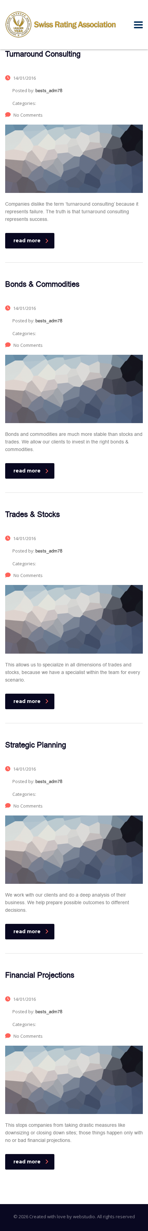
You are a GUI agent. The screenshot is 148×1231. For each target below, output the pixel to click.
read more (27, 240)
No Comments (28, 115)
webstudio (84, 1216)
